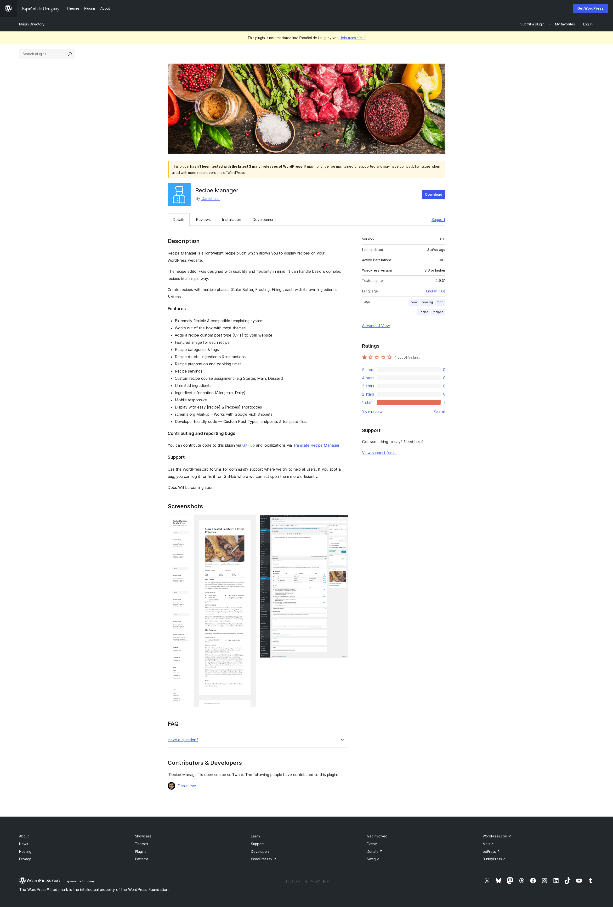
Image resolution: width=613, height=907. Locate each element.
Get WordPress (590, 8)
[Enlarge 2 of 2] (341, 521)
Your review (372, 411)
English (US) (435, 291)
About (24, 836)
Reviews (203, 219)
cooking (427, 302)
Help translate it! (353, 38)
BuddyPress (494, 859)
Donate (375, 851)
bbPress (491, 851)
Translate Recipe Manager (316, 445)
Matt (488, 844)
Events (372, 844)
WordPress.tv (263, 859)
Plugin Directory (32, 24)
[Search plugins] (70, 54)
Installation (231, 219)
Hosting (25, 851)
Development (264, 219)
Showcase (143, 836)
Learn (255, 836)
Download (433, 194)
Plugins (140, 851)
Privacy (25, 859)
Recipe (424, 312)
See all (439, 411)
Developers (260, 851)
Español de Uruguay (80, 881)
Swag (373, 859)
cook (414, 302)
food (440, 302)
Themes (141, 844)
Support (438, 219)
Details (179, 219)
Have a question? (183, 740)
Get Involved (377, 836)
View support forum (379, 452)
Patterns (141, 859)
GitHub (248, 445)
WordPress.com (497, 836)
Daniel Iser (210, 198)
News (23, 844)
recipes (437, 312)
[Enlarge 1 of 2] (249, 521)
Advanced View (376, 325)
